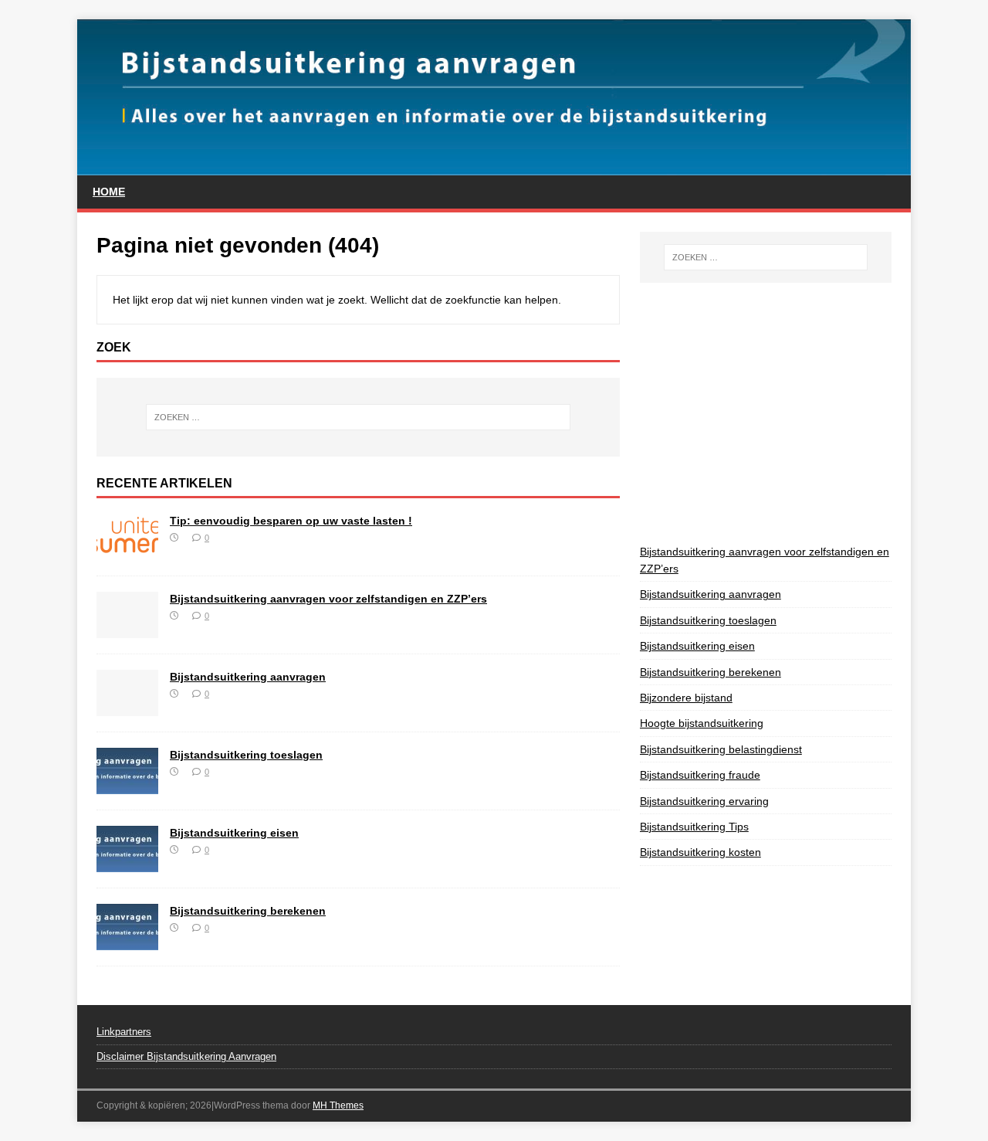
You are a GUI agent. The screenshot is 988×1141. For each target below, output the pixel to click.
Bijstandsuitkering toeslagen (246, 755)
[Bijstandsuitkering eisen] (127, 863)
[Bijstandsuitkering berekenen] (127, 941)
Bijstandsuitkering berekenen (248, 911)
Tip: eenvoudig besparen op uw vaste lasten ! (291, 520)
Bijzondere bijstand (686, 697)
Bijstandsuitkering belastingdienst (721, 749)
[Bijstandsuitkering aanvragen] (127, 707)
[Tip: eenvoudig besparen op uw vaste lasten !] (127, 551)
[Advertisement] (814, 410)
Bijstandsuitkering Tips (694, 826)
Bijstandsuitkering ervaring (704, 801)
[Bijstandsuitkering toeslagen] (127, 785)
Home (109, 191)
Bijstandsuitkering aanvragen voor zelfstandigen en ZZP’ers (328, 599)
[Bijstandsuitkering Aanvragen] (494, 167)
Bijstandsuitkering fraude (700, 775)
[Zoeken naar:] (358, 417)
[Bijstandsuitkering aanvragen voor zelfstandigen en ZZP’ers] (127, 629)
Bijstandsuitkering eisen (234, 833)
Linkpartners (123, 1031)
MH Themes (338, 1105)
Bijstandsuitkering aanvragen (248, 677)
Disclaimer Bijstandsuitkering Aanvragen (186, 1056)
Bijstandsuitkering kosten (700, 852)
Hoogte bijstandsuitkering (701, 723)
